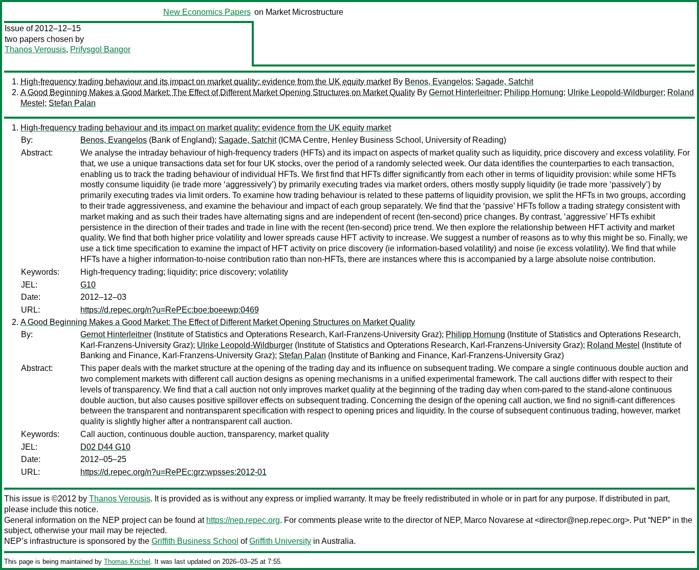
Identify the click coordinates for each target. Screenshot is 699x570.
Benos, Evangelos (438, 81)
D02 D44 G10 (105, 447)
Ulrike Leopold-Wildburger (615, 92)
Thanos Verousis (35, 49)
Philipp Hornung (533, 92)
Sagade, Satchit (504, 81)
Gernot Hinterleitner (464, 92)
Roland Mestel (613, 345)
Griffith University (280, 541)
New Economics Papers (207, 12)
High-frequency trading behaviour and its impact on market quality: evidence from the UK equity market (205, 81)
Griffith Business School (194, 541)
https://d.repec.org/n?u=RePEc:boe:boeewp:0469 (169, 309)
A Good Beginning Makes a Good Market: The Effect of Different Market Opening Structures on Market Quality (217, 92)
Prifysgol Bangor (100, 49)
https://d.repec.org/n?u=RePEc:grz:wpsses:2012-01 (173, 472)
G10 (88, 284)
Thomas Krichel (127, 561)
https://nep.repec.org (243, 520)
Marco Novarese (494, 520)
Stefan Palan (72, 103)
